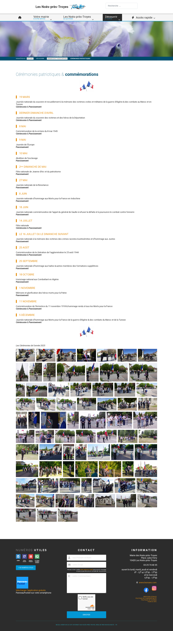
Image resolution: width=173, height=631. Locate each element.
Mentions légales (150, 597)
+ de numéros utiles (25, 568)
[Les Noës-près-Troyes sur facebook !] (146, 590)
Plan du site (152, 601)
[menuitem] (20, 17)
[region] (86, 39)
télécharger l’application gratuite (31, 590)
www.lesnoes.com (148, 582)
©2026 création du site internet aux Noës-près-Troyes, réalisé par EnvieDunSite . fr (86, 624)
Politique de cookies (149, 600)
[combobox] (121, 6)
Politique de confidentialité (146, 598)
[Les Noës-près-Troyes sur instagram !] (154, 590)
